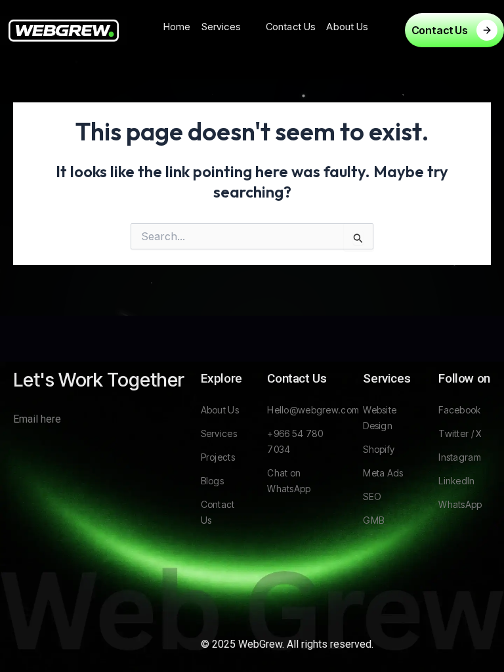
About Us (347, 26)
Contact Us (291, 26)
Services (221, 26)
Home (177, 26)
